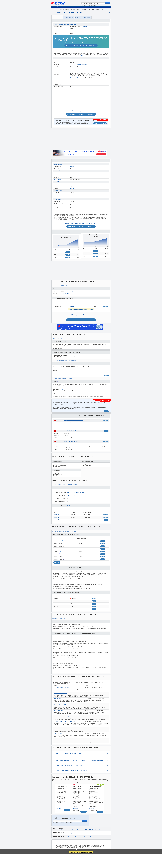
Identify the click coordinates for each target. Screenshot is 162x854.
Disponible (72, 166)
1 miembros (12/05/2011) (70, 291)
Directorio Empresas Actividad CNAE (65, 9)
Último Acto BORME (57, 179)
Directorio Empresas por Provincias (78, 9)
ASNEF (90, 829)
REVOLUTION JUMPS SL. (58, 710)
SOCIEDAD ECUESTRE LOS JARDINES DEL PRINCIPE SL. (64, 721)
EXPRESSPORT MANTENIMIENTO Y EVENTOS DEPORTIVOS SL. (66, 738)
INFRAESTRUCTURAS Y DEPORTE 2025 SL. (62, 687)
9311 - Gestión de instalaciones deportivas (78, 69)
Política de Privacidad (77, 842)
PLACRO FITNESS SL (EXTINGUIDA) (60, 693)
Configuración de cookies (93, 842)
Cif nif (62, 829)
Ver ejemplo (59, 808)
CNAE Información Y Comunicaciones (77, 833)
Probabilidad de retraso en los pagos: (62, 356)
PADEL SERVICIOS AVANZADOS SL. (60, 728)
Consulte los (81, 309)
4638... (71, 64)
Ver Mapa (85, 26)
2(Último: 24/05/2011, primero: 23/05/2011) (76, 492)
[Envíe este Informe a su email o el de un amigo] (109, 12)
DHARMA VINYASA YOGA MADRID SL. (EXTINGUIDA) (64, 716)
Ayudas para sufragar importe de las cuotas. (71, 430)
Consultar (75, 186)
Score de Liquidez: (58, 355)
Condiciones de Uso (70, 842)
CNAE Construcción (87, 833)
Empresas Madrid (83, 836)
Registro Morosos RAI (83, 829)
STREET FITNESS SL (58, 733)
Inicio (57, 9)
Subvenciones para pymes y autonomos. (71, 441)
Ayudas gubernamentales (75, 829)
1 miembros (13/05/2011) (65, 293)
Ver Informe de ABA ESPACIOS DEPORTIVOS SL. (81, 852)
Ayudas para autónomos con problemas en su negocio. (73, 420)
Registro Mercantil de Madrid (75, 77)
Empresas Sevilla (89, 836)
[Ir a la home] (58, 2)
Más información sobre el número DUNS (81, 64)
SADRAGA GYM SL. (57, 698)
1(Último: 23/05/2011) (71, 495)
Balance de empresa (57, 829)
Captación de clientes (67, 829)
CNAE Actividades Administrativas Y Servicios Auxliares (62, 833)
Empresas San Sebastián (76, 836)
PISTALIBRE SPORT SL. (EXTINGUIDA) (61, 704)
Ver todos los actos (67, 505)
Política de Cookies (85, 842)
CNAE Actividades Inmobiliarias (96, 833)
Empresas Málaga (96, 836)
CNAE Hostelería (104, 833)
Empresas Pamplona (68, 836)
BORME (93, 829)
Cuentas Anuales (97, 829)
